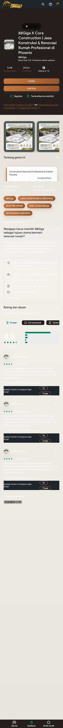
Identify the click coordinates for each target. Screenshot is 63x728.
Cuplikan (31, 26)
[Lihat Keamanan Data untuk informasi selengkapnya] (57, 229)
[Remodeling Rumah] (14, 205)
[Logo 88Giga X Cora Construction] (12, 4)
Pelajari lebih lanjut (28, 107)
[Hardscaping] (39, 206)
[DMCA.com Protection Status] (13, 503)
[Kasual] (10, 198)
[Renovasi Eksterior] (18, 213)
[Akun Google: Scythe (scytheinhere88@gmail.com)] (57, 4)
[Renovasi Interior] (36, 198)
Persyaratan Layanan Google (18, 104)
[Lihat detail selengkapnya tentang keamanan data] (14, 298)
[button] (48, 71)
